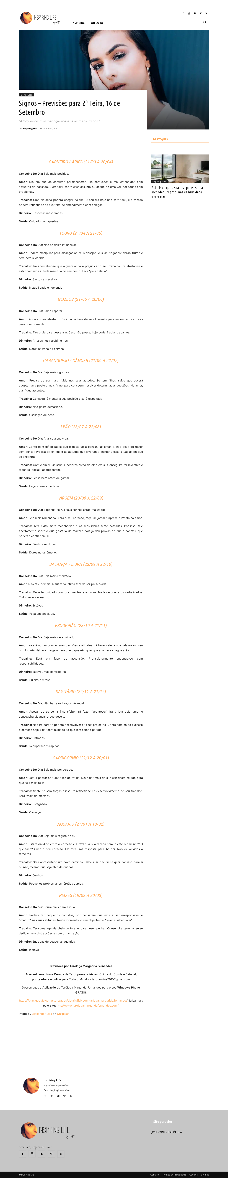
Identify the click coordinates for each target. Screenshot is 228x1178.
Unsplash (63, 1013)
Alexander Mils (42, 1013)
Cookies (193, 1174)
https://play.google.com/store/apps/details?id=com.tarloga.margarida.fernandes (73, 1000)
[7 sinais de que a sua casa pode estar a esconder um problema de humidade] (180, 168)
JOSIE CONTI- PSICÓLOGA (166, 1132)
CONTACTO (96, 22)
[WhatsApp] (72, 147)
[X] (206, 13)
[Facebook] (183, 13)
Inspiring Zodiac (26, 95)
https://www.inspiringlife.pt (56, 1085)
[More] (81, 147)
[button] (205, 23)
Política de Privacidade (174, 1174)
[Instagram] (188, 13)
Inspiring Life (30, 128)
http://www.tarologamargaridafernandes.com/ (88, 1005)
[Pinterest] (200, 13)
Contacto (155, 1174)
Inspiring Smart (159, 181)
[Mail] (194, 13)
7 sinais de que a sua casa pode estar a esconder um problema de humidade (177, 189)
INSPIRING (78, 22)
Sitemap (205, 1174)
